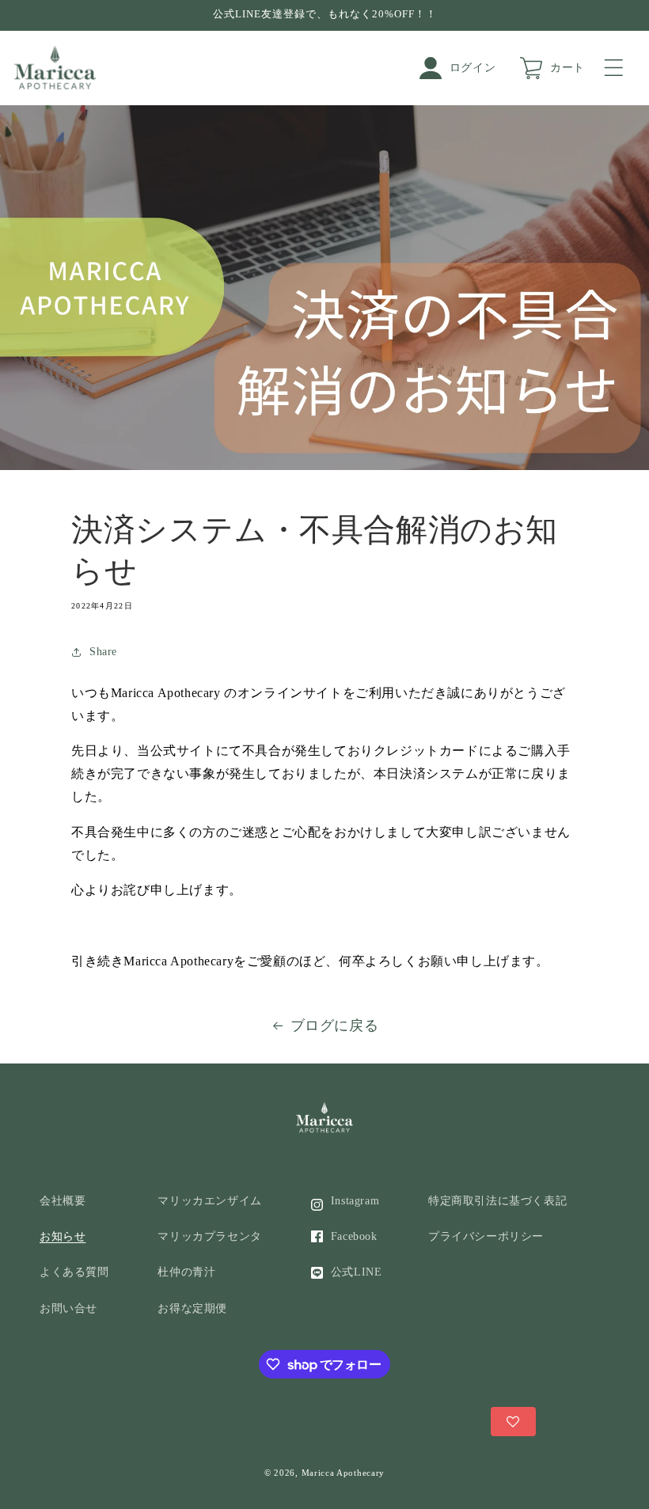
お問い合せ (68, 1308)
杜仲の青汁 (186, 1272)
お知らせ (62, 1236)
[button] (617, 68)
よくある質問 (74, 1272)
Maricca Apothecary (343, 1472)
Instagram (355, 1201)
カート (567, 68)
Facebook (354, 1236)
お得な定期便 (192, 1308)
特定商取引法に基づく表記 (497, 1201)
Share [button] (103, 652)
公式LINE (356, 1272)
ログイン (472, 68)
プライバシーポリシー (486, 1236)
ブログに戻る (334, 1025)
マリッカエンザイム (209, 1201)
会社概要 (62, 1201)
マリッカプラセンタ (209, 1236)
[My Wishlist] (513, 1421)
